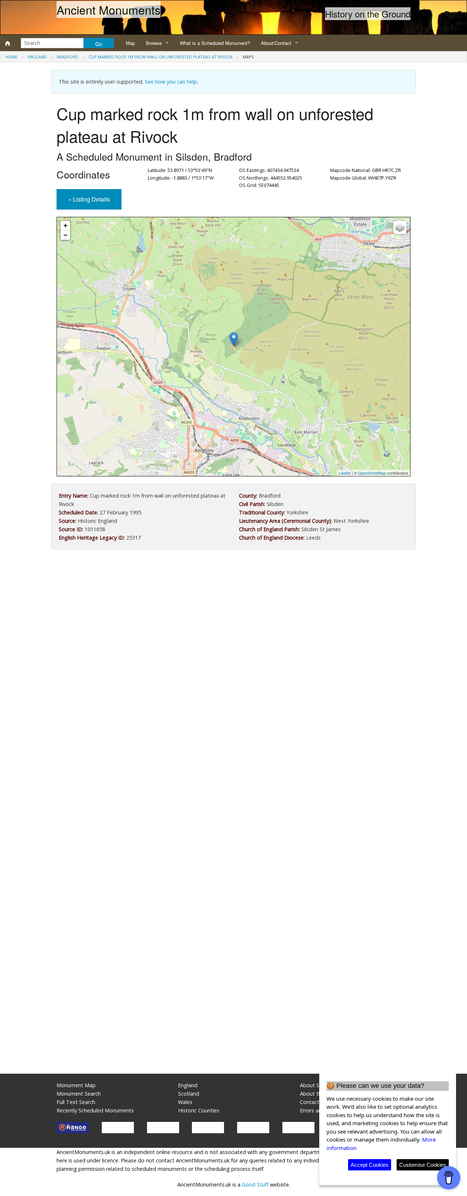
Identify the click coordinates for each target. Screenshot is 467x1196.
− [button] (65, 235)
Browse (154, 42)
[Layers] (399, 227)
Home (11, 57)
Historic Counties (198, 1110)
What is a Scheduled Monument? (215, 42)
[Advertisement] (233, 615)
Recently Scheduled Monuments (95, 1110)
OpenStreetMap (372, 473)
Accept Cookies (370, 1165)
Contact (309, 1102)
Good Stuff (255, 1184)
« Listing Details (89, 199)
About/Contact (276, 42)
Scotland (188, 1093)
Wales (185, 1102)
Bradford (67, 57)
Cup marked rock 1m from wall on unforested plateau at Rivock (160, 57)
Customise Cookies (422, 1165)
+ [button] (65, 225)
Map (130, 42)
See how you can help (171, 81)
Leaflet (345, 473)
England (37, 57)
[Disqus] (233, 773)
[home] (7, 43)
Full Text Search (76, 1102)
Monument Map (76, 1085)
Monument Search (79, 1093)
